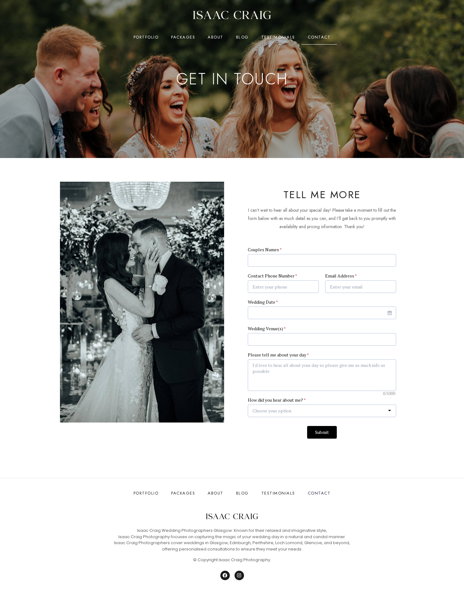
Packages (183, 37)
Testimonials (278, 37)
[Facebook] (225, 575)
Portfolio (146, 37)
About (215, 37)
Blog (242, 37)
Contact (319, 37)
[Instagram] (239, 575)
